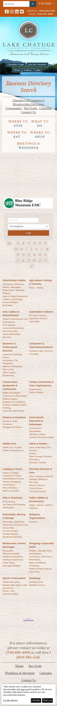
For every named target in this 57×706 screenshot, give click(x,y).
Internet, (40, 505)
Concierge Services (37, 491)
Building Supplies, (10, 399)
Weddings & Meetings (20, 673)
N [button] (18, 255)
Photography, (17, 366)
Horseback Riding (10, 594)
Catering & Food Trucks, (13, 560)
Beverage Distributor (11, 566)
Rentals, (32, 453)
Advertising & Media (14, 280)
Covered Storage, (10, 531)
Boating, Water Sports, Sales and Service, (15, 586)
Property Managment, (12, 482)
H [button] (21, 249)
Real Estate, (8, 522)
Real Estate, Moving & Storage (14, 516)
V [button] (28, 260)
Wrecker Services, (37, 485)
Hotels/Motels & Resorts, (13, 479)
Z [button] (31, 266)
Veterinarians (8, 507)
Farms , (32, 288)
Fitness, (6, 591)
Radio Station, (9, 290)
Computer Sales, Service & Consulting (41, 352)
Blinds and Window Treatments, (37, 564)
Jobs (38, 70)
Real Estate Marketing (12, 537)
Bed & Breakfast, (10, 488)
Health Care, (8, 447)
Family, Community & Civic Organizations (41, 384)
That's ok (47, 700)
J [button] (31, 249)
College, (42, 434)
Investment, (8, 424)
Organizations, (35, 389)
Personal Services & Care (40, 471)
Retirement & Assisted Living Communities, (15, 526)
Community (14, 108)
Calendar (45, 108)
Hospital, (18, 447)
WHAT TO (40, 123)
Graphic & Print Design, (13, 299)
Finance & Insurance (14, 417)
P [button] (29, 255)
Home (19, 666)
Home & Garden (38, 443)
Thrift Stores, (34, 556)
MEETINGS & (28, 145)
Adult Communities (11, 491)
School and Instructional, (13, 328)
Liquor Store (34, 572)
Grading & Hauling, (11, 405)
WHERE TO (18, 123)
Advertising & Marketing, (13, 284)
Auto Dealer (34, 321)
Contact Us (28, 112)
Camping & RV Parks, (12, 476)
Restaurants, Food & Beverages (14, 545)
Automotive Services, (38, 318)
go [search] (29, 233)
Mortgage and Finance (12, 427)
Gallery (28, 70)
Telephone (33, 508)
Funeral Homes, (36, 488)
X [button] (40, 260)
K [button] (36, 249)
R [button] (40, 255)
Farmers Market (36, 392)
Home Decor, (47, 556)
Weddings (35, 578)
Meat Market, (35, 560)
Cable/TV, (49, 505)
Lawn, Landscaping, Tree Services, (40, 449)
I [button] (26, 249)
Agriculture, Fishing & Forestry (40, 282)
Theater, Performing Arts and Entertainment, (15, 320)
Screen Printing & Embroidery (10, 303)
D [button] (34, 243)
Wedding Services (37, 585)
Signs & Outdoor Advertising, (15, 296)
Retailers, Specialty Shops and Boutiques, (40, 552)
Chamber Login (16, 64)
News (17, 70)
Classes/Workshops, (12, 334)
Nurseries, (33, 462)
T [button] (17, 260)
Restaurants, (8, 551)
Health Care (9, 443)
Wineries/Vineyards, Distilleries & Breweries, (13, 555)
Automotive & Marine (41, 311)
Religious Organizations (37, 516)
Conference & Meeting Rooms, (12, 356)
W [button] (34, 260)
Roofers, (23, 405)
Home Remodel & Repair (13, 411)
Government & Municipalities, (35, 429)
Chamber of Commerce (28, 100)
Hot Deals (31, 108)
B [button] (23, 243)
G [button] (16, 249)
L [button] (42, 249)
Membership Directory (28, 104)
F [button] (45, 243)
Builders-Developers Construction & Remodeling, (15, 394)
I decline (36, 700)
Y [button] (45, 260)
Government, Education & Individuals (36, 421)
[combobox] (16, 4)
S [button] (45, 255)
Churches (33, 522)
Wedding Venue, (36, 582)
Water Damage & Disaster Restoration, (40, 458)
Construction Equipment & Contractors (10, 385)
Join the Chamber (37, 64)
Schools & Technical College (41, 437)
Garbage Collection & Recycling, (38, 480)
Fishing (40, 288)
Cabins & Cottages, (11, 473)
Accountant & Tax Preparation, (10, 362)
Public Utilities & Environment (38, 499)
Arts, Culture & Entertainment (11, 313)
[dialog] (28, 694)
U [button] (23, 260)
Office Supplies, (9, 372)
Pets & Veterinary (12, 497)
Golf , (12, 591)
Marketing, (20, 290)
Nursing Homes (17, 450)
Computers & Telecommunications (41, 345)
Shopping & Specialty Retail (41, 545)
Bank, (15, 421)
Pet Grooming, (9, 501)
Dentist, (6, 450)
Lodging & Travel (12, 469)
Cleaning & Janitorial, (44, 476)
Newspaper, (16, 287)
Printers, (6, 287)
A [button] (18, 243)
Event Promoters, (10, 331)
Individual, (33, 434)
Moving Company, (10, 534)
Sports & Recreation (14, 578)
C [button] (29, 243)
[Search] (32, 4)
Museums (7, 337)
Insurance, (7, 421)
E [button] (40, 243)
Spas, (31, 476)
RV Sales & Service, (38, 315)
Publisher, (7, 293)
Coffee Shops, (9, 563)
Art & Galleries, (9, 325)
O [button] (23, 255)
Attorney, (6, 366)
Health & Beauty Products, (40, 569)
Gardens (43, 462)
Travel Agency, (9, 485)
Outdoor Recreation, (11, 582)
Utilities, (32, 505)
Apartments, (19, 522)
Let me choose (10, 700)
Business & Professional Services (10, 347)
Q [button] (34, 255)
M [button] (47, 249)
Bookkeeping (8, 375)
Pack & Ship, (8, 369)
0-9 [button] (9, 243)
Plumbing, (7, 408)
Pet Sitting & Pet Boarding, (14, 504)
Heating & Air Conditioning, (14, 402)
